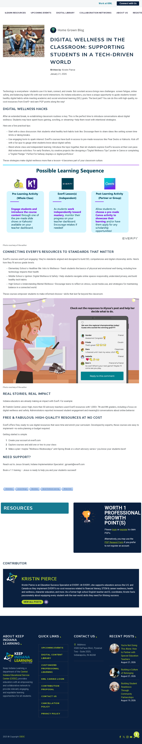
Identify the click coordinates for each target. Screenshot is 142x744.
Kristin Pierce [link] (39, 579)
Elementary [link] (9, 489)
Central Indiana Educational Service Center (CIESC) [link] (16, 675)
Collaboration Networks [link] (95, 13)
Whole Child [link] (67, 489)
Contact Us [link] (49, 696)
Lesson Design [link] (22, 489)
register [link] (123, 529)
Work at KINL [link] (105, 3)
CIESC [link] (22, 736)
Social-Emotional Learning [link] (51, 489)
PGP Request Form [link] (114, 542)
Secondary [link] (34, 489)
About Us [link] (122, 13)
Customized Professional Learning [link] (50, 668)
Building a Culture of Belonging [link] (129, 671)
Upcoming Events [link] (41, 13)
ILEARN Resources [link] (15, 13)
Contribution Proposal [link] (50, 688)
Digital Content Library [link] (52, 656)
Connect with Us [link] (128, 3)
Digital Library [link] (65, 13)
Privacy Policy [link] (50, 713)
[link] (136, 734)
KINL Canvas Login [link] (52, 679)
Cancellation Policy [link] (50, 705)
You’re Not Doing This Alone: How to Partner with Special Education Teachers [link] (129, 652)
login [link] (114, 529)
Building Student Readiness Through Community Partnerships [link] (129, 690)
